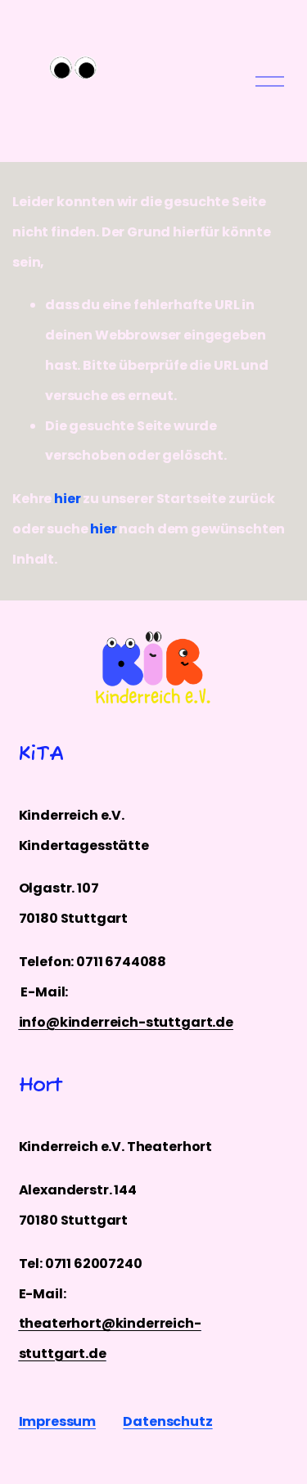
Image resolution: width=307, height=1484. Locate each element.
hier (67, 498)
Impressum (58, 1421)
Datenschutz (167, 1421)
